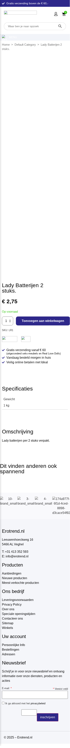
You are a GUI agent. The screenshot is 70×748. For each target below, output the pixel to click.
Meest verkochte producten (20, 582)
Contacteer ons (12, 618)
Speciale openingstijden (18, 613)
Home (6, 44)
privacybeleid (38, 703)
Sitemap (7, 623)
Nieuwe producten (14, 578)
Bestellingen (10, 649)
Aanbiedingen (11, 573)
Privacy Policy (12, 604)
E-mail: (7, 688)
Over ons (8, 609)
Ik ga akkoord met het (24, 703)
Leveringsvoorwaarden (18, 600)
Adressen (8, 654)
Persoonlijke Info (13, 645)
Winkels (7, 627)
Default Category (25, 44)
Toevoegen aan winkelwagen (43, 321)
